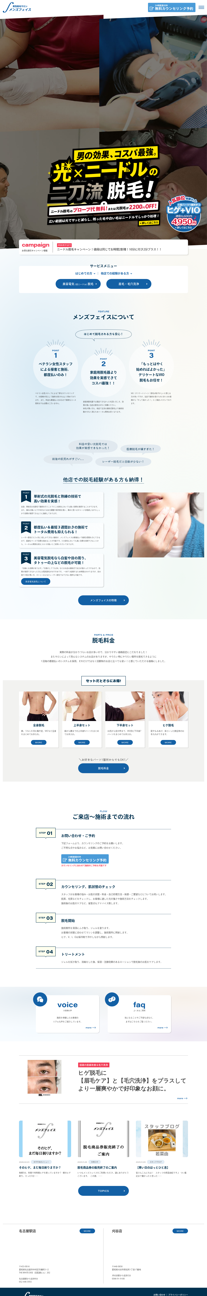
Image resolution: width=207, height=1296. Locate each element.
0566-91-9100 (118, 1279)
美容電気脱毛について (35, 581)
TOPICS (103, 1191)
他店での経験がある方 (115, 273)
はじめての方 (83, 273)
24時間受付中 (87, 859)
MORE (38, 742)
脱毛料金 (103, 768)
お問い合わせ (159, 1295)
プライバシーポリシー (178, 1295)
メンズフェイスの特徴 (103, 600)
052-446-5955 (25, 1282)
